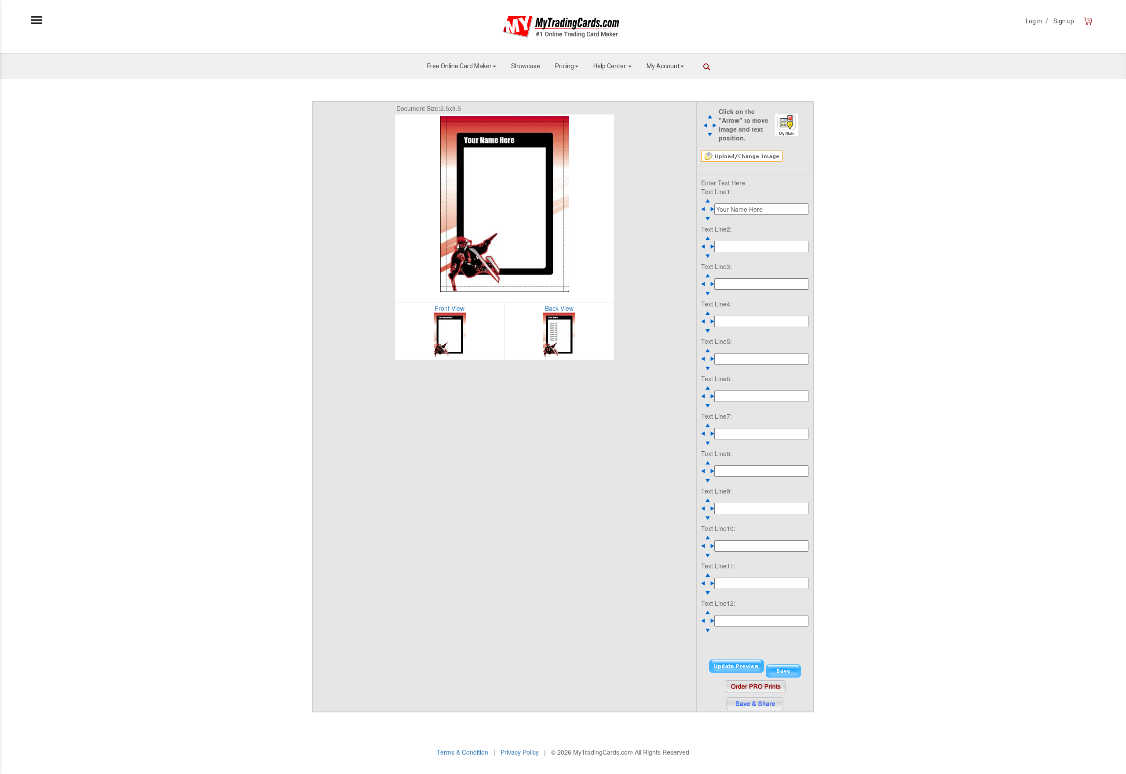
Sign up (1063, 21)
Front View (449, 308)
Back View (559, 308)
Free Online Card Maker (459, 66)
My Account (663, 66)
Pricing (564, 66)
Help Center (610, 66)
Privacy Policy (520, 752)
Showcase (525, 66)
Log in (1037, 21)
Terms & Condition (462, 752)
